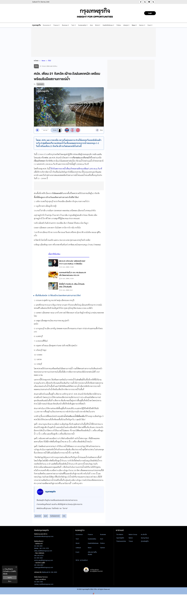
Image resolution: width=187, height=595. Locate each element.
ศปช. (64, 516)
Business (64, 25)
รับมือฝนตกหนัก (55, 516)
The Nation (119, 534)
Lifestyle (125, 25)
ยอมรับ (10, 577)
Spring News (145, 538)
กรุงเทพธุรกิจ (120, 538)
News (133, 25)
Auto (91, 25)
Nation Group (133, 534)
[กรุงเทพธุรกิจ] (36, 25)
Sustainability (82, 25)
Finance (55, 25)
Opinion (141, 25)
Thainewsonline (121, 541)
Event (149, 25)
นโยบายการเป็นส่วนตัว (92, 553)
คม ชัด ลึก (144, 534)
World (97, 25)
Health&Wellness (108, 25)
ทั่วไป (49, 60)
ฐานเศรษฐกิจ (145, 541)
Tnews (131, 541)
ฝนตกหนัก (38, 516)
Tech (72, 25)
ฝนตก (45, 516)
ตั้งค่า (9, 581)
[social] (140, 2)
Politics (119, 25)
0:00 (44, 130)
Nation (131, 538)
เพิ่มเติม (5, 574)
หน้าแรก (36, 60)
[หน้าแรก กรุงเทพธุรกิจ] (94, 13)
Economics (46, 25)
